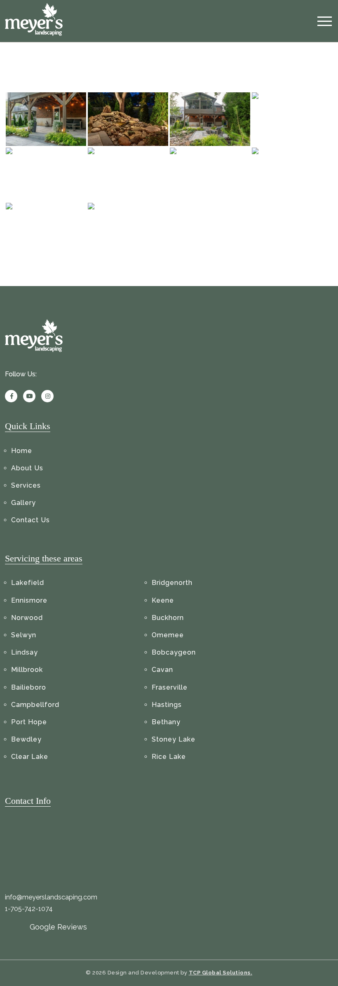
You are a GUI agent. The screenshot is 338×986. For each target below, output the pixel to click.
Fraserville (170, 687)
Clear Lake (29, 757)
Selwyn (23, 635)
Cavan (162, 670)
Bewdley (26, 739)
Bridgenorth (172, 583)
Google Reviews (58, 927)
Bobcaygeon (174, 652)
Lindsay (24, 652)
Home (21, 451)
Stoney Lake (173, 739)
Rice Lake (169, 757)
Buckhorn (168, 618)
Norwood (27, 618)
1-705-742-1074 (29, 909)
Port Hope (29, 722)
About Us (27, 468)
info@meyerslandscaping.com (51, 897)
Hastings (167, 705)
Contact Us (30, 520)
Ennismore (29, 600)
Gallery (23, 503)
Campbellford (35, 705)
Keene (163, 600)
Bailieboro (28, 687)
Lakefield (27, 583)
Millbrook (27, 670)
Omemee (168, 635)
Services (26, 485)
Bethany (166, 722)
